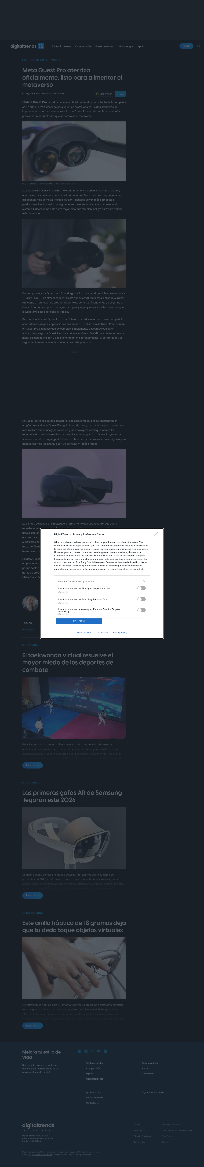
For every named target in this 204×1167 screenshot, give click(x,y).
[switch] (141, 588)
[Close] (157, 535)
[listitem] (102, 581)
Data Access (102, 632)
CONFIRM (79, 621)
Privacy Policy (120, 632)
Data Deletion (84, 632)
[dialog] (102, 583)
